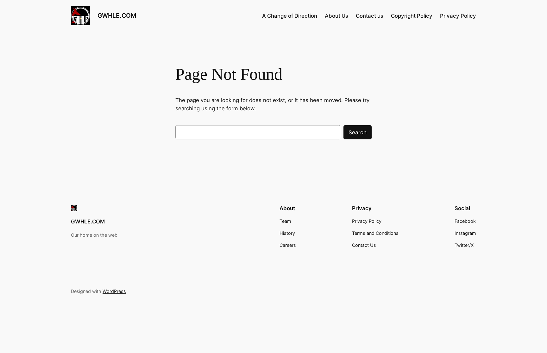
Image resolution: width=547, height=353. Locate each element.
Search (358, 132)
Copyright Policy (411, 16)
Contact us (369, 16)
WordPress (114, 291)
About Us (336, 16)
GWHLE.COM (116, 15)
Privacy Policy (458, 16)
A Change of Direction (289, 16)
